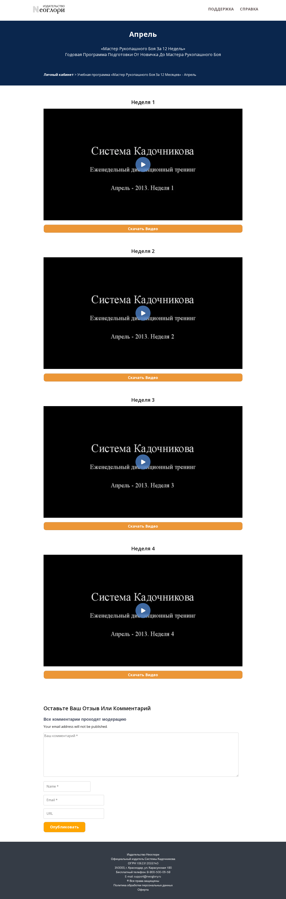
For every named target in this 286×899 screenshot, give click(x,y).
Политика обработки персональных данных (143, 885)
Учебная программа (129, 74)
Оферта (143, 889)
